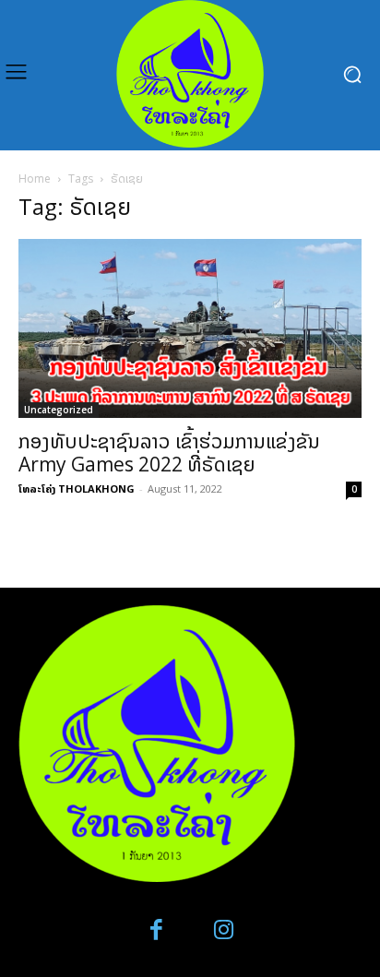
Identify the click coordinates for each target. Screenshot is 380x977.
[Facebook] (157, 930)
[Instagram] (224, 930)
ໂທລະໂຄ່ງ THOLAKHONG (76, 488)
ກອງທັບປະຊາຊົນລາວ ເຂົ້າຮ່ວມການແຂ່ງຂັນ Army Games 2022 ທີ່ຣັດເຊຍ (169, 452)
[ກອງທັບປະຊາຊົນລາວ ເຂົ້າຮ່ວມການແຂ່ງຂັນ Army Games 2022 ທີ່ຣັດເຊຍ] (190, 328)
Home (34, 178)
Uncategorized (58, 409)
